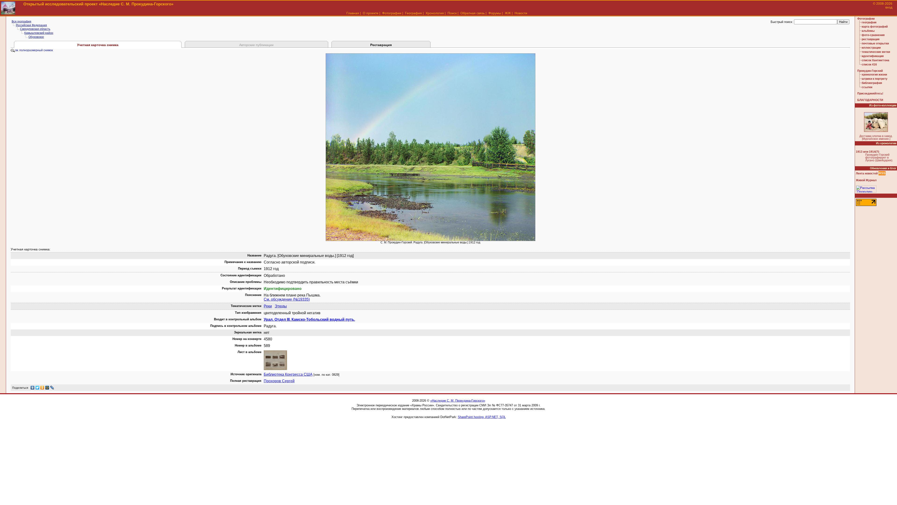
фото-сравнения (873, 35)
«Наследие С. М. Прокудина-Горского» (457, 400)
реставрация (870, 39)
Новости (521, 13)
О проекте (370, 13)
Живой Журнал (866, 180)
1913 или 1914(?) (867, 151)
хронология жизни (874, 74)
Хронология (435, 13)
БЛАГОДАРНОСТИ (870, 100)
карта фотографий (875, 26)
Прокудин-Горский (870, 70)
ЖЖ (508, 13)
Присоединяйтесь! (870, 93)
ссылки (867, 87)
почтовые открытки (875, 43)
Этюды (281, 306)
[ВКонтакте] (32, 388)
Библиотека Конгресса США (288, 374)
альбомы (868, 30)
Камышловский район (38, 33)
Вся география (21, 21)
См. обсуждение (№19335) (287, 299)
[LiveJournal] (52, 388)
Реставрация (381, 45)
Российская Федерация (31, 25)
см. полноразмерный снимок (34, 50)
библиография (872, 83)
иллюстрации (871, 47)
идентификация (873, 56)
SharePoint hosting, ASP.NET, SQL (482, 417)
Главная (352, 13)
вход (888, 7)
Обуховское (36, 37)
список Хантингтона (875, 60)
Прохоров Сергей (279, 381)
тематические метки (876, 51)
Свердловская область (35, 29)
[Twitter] (37, 388)
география (869, 22)
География (413, 13)
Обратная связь (472, 13)
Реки (268, 306)
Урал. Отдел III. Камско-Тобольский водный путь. (309, 319)
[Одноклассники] (42, 388)
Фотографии (391, 13)
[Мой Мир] (47, 388)
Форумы (494, 13)
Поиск (452, 13)
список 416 (869, 64)
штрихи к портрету (874, 78)
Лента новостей (867, 173)
